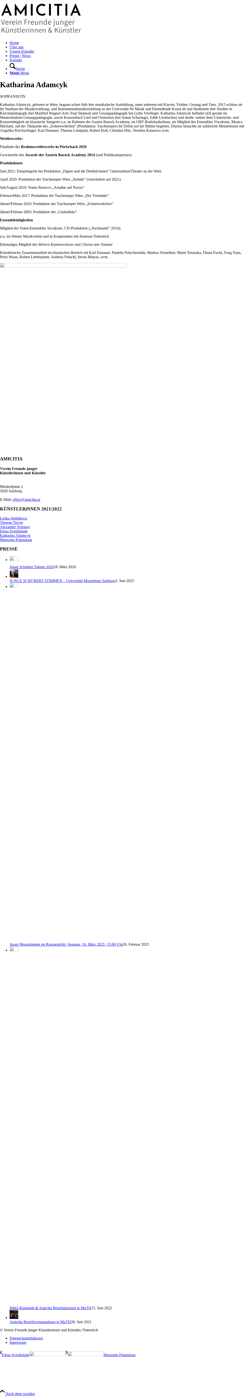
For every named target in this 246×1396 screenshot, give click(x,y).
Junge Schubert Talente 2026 (32, 567)
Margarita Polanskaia (16, 540)
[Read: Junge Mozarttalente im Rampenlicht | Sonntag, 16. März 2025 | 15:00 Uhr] (14, 586)
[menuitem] (128, 43)
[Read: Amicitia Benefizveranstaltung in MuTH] (14, 1318)
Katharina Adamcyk (15, 535)
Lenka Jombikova (13, 518)
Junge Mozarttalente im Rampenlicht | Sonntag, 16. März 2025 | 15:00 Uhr (66, 944)
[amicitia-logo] (42, 35)
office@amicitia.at (26, 500)
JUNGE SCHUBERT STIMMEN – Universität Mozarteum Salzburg (62, 581)
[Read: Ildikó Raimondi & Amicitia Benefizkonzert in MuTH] (14, 950)
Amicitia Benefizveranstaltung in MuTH (40, 1322)
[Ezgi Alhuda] (63, 266)
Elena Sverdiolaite (14, 531)
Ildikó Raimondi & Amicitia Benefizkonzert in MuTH (50, 1308)
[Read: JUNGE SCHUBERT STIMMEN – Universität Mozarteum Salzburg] (14, 576)
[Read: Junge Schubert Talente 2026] (14, 560)
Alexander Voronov (15, 527)
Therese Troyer (11, 523)
